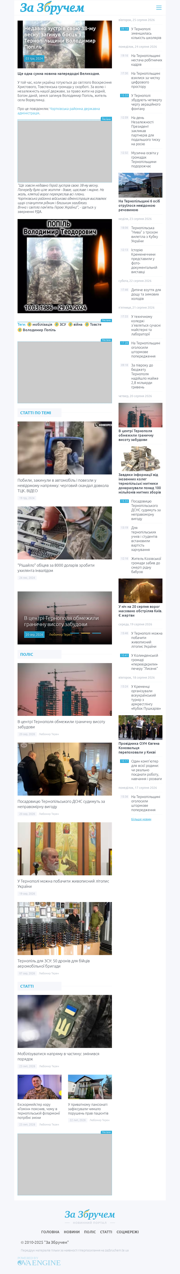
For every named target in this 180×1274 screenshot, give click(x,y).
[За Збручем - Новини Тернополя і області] (52, 7)
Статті (106, 1232)
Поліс (90, 1232)
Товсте (95, 324)
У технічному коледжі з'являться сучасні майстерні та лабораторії (146, 325)
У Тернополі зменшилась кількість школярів (146, 33)
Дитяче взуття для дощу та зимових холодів (146, 294)
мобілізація (42, 324)
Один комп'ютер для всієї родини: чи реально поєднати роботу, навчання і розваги (146, 770)
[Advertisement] (65, 151)
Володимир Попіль (39, 330)
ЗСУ (63, 324)
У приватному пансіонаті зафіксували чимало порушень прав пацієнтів (88, 1108)
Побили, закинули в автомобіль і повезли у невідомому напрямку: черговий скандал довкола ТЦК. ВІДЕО (63, 485)
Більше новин (141, 819)
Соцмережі (128, 1232)
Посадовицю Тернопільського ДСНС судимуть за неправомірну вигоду (146, 510)
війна (78, 324)
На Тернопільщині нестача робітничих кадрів (146, 60)
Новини (72, 1232)
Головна (50, 1232)
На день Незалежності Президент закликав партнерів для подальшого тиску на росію (145, 131)
